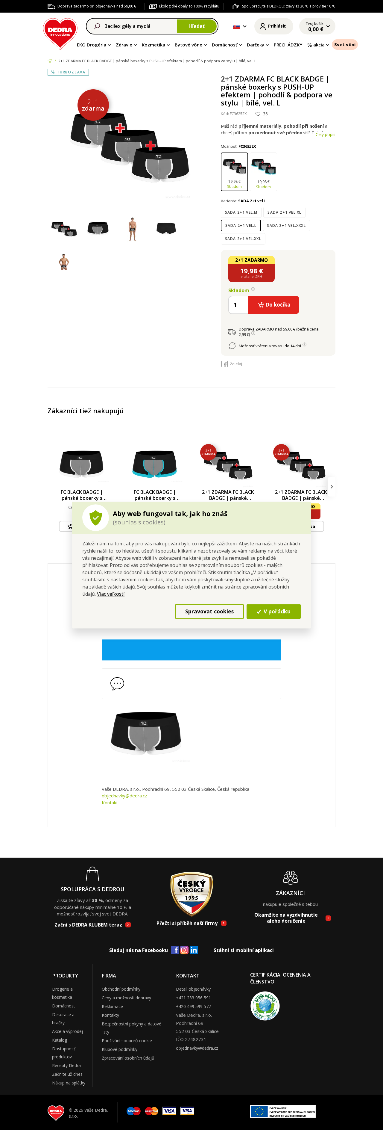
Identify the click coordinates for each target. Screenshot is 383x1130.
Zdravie (124, 45)
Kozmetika (153, 45)
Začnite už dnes (67, 1074)
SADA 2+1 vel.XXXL (286, 225)
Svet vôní (344, 44)
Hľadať (197, 26)
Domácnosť (224, 45)
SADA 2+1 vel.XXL (243, 238)
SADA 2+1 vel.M (241, 212)
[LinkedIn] (194, 950)
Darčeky (255, 45)
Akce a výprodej (67, 1031)
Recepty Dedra (66, 1065)
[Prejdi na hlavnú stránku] (60, 33)
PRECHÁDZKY (288, 45)
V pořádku (276, 611)
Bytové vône (188, 45)
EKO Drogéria (91, 45)
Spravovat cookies (209, 611)
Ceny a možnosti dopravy (126, 998)
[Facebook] (175, 950)
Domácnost (63, 1006)
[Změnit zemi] (236, 26)
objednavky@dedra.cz (124, 796)
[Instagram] (184, 950)
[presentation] (51, 487)
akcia (319, 45)
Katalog (59, 1040)
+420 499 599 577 (193, 1006)
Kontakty (110, 1015)
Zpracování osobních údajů (128, 1058)
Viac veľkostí (110, 594)
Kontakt (110, 802)
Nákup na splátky (68, 1083)
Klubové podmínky (119, 1049)
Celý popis (325, 134)
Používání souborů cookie (127, 1040)
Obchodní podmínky (121, 989)
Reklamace (112, 1006)
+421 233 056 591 (193, 998)
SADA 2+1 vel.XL (284, 212)
